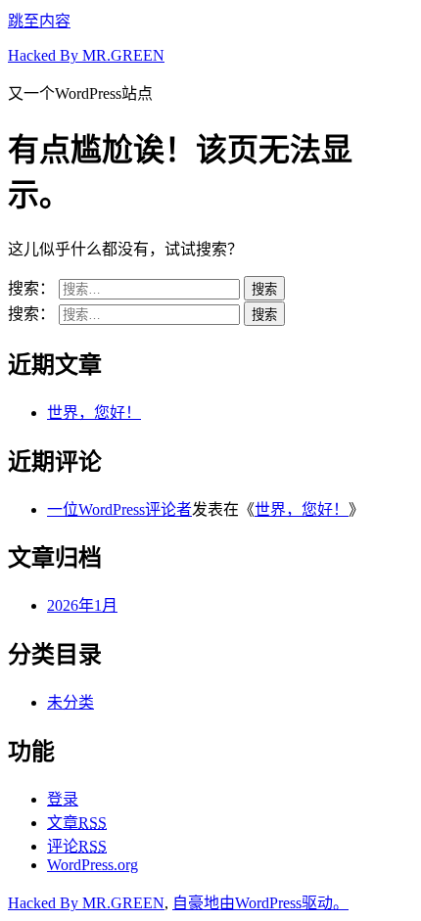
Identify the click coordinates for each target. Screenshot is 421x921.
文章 (77, 822)
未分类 (70, 702)
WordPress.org (92, 864)
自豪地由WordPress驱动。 (260, 903)
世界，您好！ (94, 412)
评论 (77, 846)
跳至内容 (39, 21)
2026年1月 (82, 605)
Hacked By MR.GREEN (86, 55)
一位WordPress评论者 (119, 509)
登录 (62, 799)
